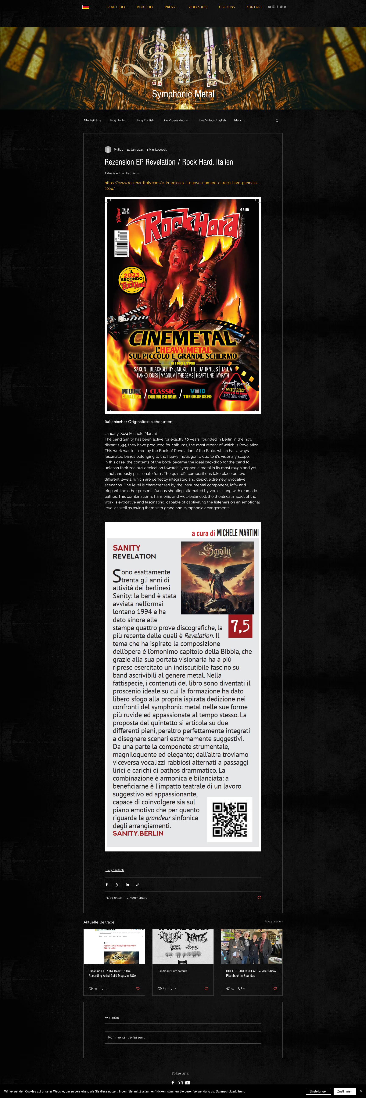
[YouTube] (270, 7)
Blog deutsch (119, 120)
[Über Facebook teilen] (107, 885)
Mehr (237, 120)
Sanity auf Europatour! (172, 971)
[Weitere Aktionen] (258, 149)
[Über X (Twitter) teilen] (117, 885)
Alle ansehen (274, 921)
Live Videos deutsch (176, 120)
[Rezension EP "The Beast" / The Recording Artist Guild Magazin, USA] (114, 946)
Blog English (145, 120)
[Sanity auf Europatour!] (183, 946)
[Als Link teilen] (138, 885)
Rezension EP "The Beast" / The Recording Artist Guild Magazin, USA (112, 973)
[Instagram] (273, 7)
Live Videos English (212, 120)
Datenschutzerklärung (230, 1091)
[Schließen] (360, 1091)
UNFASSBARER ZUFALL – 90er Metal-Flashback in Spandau (251, 973)
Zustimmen (344, 1091)
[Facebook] (277, 7)
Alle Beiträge (92, 120)
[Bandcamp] (281, 7)
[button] (277, 120)
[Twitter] (285, 7)
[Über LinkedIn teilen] (127, 885)
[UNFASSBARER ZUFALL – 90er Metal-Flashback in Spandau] (251, 946)
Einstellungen (318, 1091)
